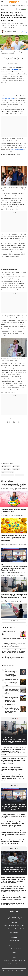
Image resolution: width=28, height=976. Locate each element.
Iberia (12, 5)
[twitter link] (9, 918)
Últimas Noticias (14, 932)
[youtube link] (15, 918)
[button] (2, 2)
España (3, 9)
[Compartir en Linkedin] (15, 58)
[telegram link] (19, 918)
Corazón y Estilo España (7, 475)
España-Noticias (19, 475)
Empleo (17, 940)
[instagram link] (12, 918)
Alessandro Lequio (6, 466)
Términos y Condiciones (8, 960)
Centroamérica (22, 928)
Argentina (11, 925)
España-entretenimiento (7, 472)
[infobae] (14, 2)
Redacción (11, 940)
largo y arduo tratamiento (18, 149)
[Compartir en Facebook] (8, 58)
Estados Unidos (6, 928)
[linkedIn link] (22, 918)
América (6, 925)
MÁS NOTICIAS (14, 621)
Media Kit (14, 952)
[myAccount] (25, 2)
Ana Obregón (16, 466)
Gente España (16, 469)
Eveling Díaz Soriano (11, 31)
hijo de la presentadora (7, 98)
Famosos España (6, 469)
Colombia (17, 925)
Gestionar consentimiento (14, 963)
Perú (16, 928)
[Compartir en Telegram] (18, 58)
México (12, 928)
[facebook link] (6, 918)
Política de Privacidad (20, 960)
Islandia (21, 5)
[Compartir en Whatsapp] (5, 58)
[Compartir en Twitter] (11, 58)
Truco (25, 5)
